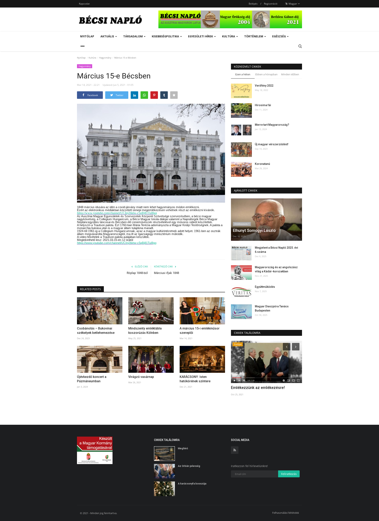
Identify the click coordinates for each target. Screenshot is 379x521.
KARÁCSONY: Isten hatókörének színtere (195, 379)
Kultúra (92, 57)
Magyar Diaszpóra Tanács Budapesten (272, 308)
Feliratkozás (289, 474)
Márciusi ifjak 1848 (166, 273)
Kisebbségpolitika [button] (166, 36)
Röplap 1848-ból (137, 273)
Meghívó (183, 448)
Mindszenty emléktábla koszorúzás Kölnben (145, 331)
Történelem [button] (254, 36)
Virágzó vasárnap (141, 377)
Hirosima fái (263, 105)
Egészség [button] (279, 36)
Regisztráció (270, 3)
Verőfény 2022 (264, 85)
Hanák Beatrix (243, 387)
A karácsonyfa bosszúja (192, 483)
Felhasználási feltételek (285, 512)
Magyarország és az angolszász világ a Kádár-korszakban (276, 269)
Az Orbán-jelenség (189, 465)
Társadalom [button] (133, 36)
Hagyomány (105, 57)
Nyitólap (87, 36)
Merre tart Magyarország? (272, 124)
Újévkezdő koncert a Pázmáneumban (91, 379)
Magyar (292, 3)
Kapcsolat (84, 3)
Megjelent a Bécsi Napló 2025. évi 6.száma (276, 249)
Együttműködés (265, 286)
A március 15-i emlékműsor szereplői (200, 331)
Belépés (253, 3)
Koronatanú (262, 163)
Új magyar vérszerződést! (271, 144)
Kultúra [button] (229, 36)
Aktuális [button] (107, 36)
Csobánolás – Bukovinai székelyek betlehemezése (95, 331)
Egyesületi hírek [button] (201, 36)
